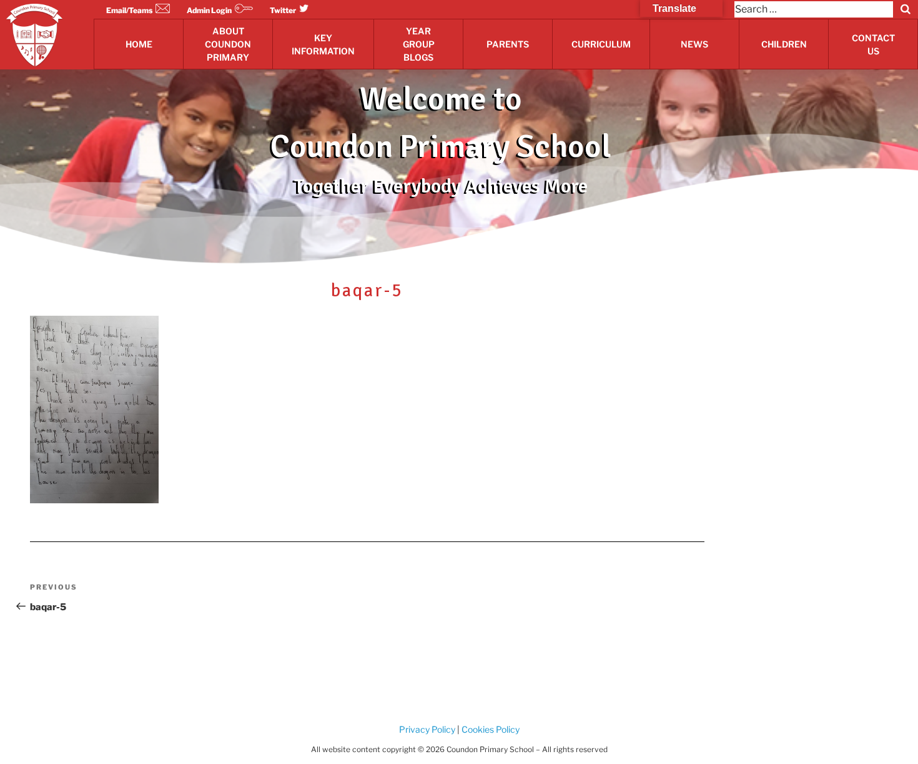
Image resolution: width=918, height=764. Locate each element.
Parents (507, 44)
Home (139, 44)
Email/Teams (129, 10)
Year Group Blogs (419, 44)
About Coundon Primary (228, 44)
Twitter (283, 10)
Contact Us (873, 44)
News (694, 44)
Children (784, 44)
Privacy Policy (427, 729)
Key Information (323, 44)
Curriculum (601, 44)
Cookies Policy (490, 729)
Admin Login (209, 10)
